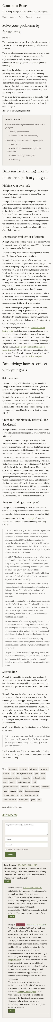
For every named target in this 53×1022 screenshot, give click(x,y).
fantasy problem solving (29, 795)
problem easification (10, 787)
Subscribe (29, 17)
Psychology (44, 769)
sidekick (6, 774)
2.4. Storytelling (14, 159)
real (34, 782)
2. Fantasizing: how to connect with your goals (24, 140)
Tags (20, 17)
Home (4, 17)
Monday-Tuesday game (27, 992)
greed (33, 800)
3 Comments (9, 815)
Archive (12, 17)
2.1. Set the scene (14, 144)
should (12, 782)
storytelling (35, 787)
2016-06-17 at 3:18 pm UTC (32, 888)
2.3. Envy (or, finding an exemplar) (21, 155)
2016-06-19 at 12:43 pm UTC (36, 925)
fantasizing (13, 769)
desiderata (26, 778)
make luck (24, 787)
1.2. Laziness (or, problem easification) (23, 136)
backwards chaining (10, 795)
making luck (23, 800)
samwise (13, 791)
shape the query (14, 960)
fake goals (33, 769)
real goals (23, 769)
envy (5, 791)
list (13, 774)
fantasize (45, 787)
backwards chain (39, 778)
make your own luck (24, 774)
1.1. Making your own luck (18, 132)
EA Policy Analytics (34, 356)
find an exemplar (24, 782)
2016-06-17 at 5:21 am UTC (27, 865)
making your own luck (11, 778)
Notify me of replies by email (18, 849)
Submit (10, 855)
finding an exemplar (32, 791)
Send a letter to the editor (12, 807)
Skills (43, 774)
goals (36, 774)
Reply (7, 881)
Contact (38, 17)
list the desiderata (9, 800)
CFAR (5, 782)
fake (20, 791)
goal (39, 800)
